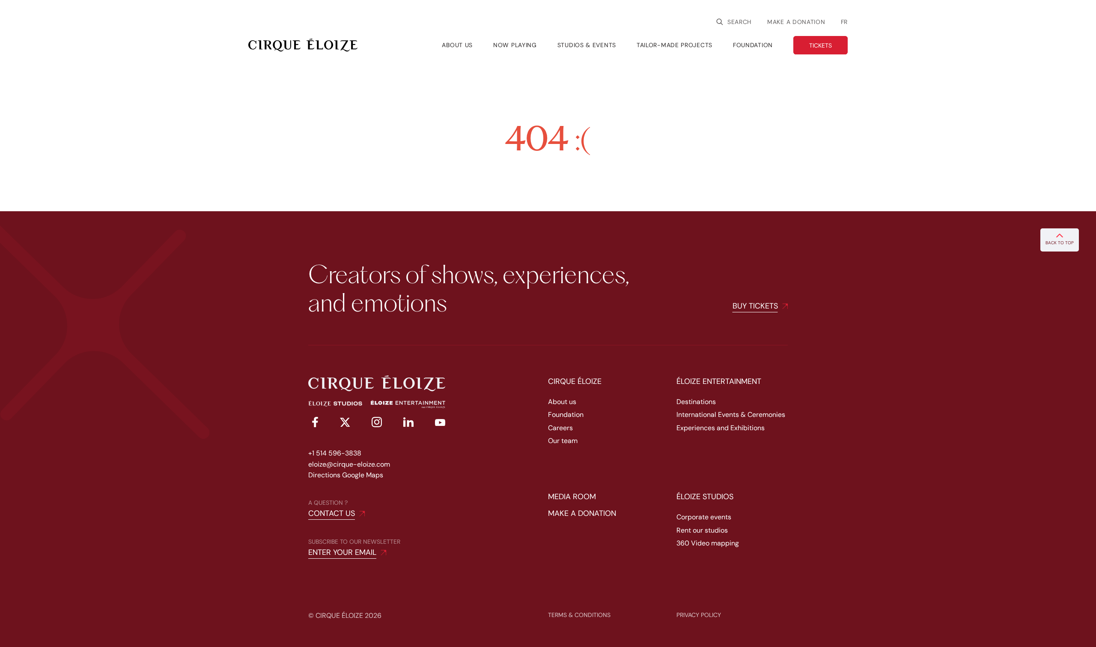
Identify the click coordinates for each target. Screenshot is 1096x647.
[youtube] (440, 423)
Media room (572, 496)
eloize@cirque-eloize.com (349, 464)
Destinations (696, 401)
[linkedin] (408, 423)
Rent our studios (702, 530)
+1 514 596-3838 (334, 453)
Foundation (566, 414)
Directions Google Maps (345, 474)
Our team (563, 440)
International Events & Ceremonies (730, 414)
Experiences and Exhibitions (720, 427)
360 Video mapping (707, 543)
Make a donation (796, 22)
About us (562, 401)
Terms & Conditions (579, 615)
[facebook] (313, 424)
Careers (560, 427)
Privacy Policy (698, 615)
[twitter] (345, 424)
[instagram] (377, 424)
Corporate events (703, 516)
